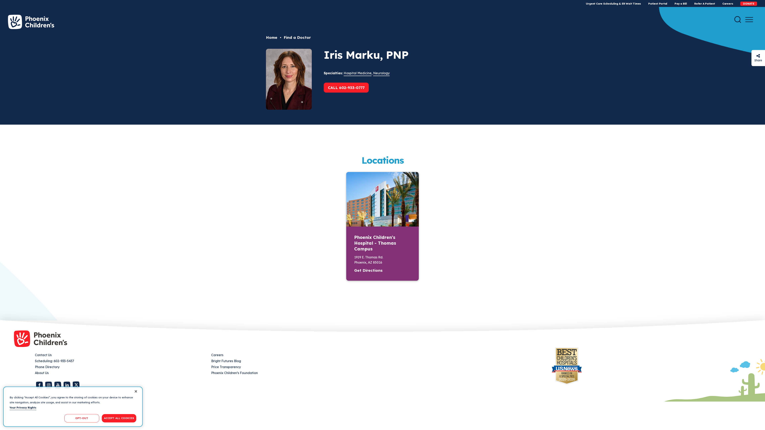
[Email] (758, 56)
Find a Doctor (297, 37)
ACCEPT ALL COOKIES (119, 418)
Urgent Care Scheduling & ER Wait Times (613, 3)
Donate (748, 3)
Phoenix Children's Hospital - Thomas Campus (375, 243)
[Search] (737, 19)
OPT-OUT (81, 418)
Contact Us (43, 355)
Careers (727, 3)
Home (271, 37)
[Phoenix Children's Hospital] (31, 22)
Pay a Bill (681, 3)
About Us (42, 373)
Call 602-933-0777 (346, 87)
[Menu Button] (749, 19)
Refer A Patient (704, 3)
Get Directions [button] (368, 270)
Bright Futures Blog (226, 361)
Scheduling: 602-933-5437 (54, 361)
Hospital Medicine (358, 73)
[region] (73, 407)
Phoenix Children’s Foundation (234, 373)
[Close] (135, 391)
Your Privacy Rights (23, 407)
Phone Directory (47, 367)
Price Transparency (226, 367)
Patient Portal (657, 3)
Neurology (381, 73)
